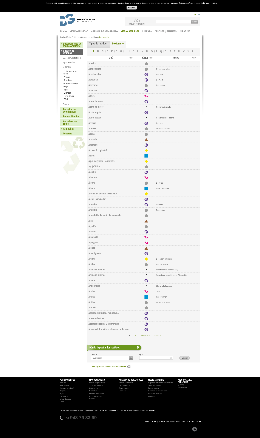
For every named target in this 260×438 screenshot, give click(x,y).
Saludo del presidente (97, 383)
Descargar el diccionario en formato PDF (108, 367)
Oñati (66, 99)
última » (158, 335)
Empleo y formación (126, 383)
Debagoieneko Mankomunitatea (77, 20)
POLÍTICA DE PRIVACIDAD (169, 421)
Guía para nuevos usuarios (72, 57)
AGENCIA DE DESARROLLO (131, 380)
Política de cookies (209, 3)
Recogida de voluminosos (69, 110)
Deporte (159, 31)
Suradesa (185, 31)
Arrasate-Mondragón (71, 83)
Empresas (122, 391)
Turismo (172, 31)
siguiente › (145, 335)
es (199, 15)
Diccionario (118, 43)
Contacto (67, 133)
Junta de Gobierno (96, 385)
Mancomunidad (79, 31)
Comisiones (93, 388)
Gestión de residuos (89, 37)
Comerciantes (124, 388)
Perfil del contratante (96, 393)
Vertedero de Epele (70, 123)
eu (195, 15)
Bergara (66, 86)
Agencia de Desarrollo (104, 31)
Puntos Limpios (71, 116)
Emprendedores (124, 385)
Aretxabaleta (68, 80)
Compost (66, 104)
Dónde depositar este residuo (70, 72)
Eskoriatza (67, 92)
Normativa (93, 391)
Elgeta (66, 89)
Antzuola (67, 77)
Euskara (147, 31)
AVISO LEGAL (150, 421)
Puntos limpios (153, 388)
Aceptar (131, 7)
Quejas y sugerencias (137, 24)
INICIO (63, 31)
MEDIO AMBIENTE (156, 380)
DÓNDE (94, 355)
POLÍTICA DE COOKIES (192, 421)
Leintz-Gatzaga (69, 96)
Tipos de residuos (98, 43)
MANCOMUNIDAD (97, 380)
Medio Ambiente (130, 31)
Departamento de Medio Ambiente (72, 45)
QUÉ (141, 355)
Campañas (68, 129)
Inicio (62, 37)
